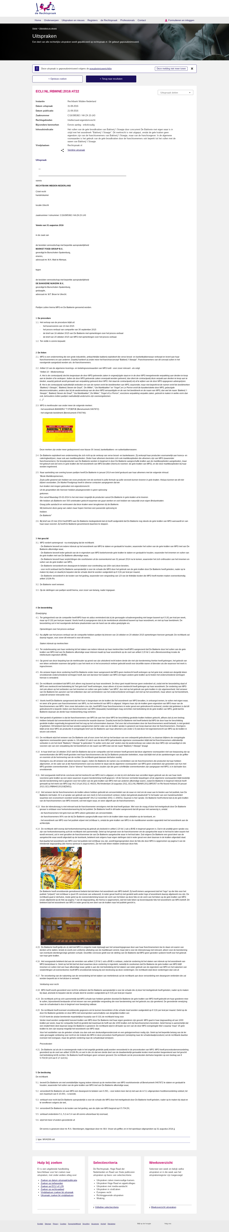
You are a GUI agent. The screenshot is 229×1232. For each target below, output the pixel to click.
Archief (103, 1224)
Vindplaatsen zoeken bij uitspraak (57, 1192)
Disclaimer (111, 1224)
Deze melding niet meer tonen (171, 68)
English (40, 1224)
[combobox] (175, 92)
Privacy (55, 1224)
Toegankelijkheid (74, 1224)
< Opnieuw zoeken (57, 79)
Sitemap (48, 1224)
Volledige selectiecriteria (107, 1207)
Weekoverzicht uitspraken (163, 1207)
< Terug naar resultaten (111, 79)
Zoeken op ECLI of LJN (52, 1186)
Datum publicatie (44, 110)
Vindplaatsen (42, 145)
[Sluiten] (192, 68)
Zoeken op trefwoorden (52, 1183)
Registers (93, 20)
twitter (174, 1223)
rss (154, 1223)
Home (38, 20)
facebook (178, 1223)
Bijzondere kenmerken (47, 125)
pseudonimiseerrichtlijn (101, 68)
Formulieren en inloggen (181, 20)
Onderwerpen (51, 20)
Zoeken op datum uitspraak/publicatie (59, 1180)
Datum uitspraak (44, 106)
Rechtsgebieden (44, 120)
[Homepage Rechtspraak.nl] (44, 7)
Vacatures (95, 1224)
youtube (191, 1223)
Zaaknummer (42, 115)
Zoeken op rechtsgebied (52, 1189)
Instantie (40, 101)
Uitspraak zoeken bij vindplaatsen (57, 1195)
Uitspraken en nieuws (73, 20)
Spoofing (86, 1224)
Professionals (127, 20)
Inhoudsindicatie (44, 129)
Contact (142, 20)
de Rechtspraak (109, 20)
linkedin (187, 1223)
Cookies (63, 1224)
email (158, 1223)
